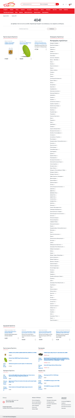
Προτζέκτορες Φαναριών (8, 12)
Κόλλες (51, 251)
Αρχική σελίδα (6, 15)
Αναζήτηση (52, 28)
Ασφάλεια (23, 9)
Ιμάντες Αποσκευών (54, 257)
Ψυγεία (51, 236)
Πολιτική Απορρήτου (36, 400)
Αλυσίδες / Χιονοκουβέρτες (55, 132)
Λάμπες (60, 9)
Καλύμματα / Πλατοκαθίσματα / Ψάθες (57, 170)
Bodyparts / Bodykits (54, 43)
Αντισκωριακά (53, 299)
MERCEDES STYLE (53, 192)
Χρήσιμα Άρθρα (35, 408)
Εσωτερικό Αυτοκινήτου (55, 159)
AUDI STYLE (52, 188)
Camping (52, 72)
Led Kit (51, 242)
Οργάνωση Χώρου (53, 182)
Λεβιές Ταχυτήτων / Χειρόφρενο (56, 176)
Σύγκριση (48, 407)
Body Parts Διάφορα (54, 45)
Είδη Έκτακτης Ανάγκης (54, 105)
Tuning (17, 9)
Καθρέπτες (52, 49)
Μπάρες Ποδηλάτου (54, 259)
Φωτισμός (52, 240)
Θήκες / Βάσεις (53, 168)
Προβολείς (66, 9)
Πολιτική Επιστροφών (36, 403)
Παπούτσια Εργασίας (54, 265)
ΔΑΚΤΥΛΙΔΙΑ (52, 124)
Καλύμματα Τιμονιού (54, 174)
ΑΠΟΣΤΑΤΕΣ (52, 95)
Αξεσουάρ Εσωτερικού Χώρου (56, 161)
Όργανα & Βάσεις (53, 180)
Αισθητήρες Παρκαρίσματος (55, 209)
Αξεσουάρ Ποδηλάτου (54, 93)
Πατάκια (52, 184)
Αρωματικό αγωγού (54, 305)
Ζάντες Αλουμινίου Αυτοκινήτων (56, 186)
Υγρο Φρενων (52, 284)
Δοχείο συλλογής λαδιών (55, 128)
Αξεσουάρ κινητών (53, 53)
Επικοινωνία (34, 407)
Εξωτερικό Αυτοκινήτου (55, 130)
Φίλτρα (51, 82)
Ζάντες (42, 9)
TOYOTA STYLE (53, 199)
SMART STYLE (52, 197)
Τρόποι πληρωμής (35, 405)
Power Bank (52, 55)
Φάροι (16, 12)
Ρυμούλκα (52, 278)
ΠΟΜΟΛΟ (52, 272)
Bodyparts (6, 9)
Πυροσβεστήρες (53, 111)
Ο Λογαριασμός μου (50, 402)
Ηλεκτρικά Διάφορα (54, 217)
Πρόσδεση (52, 109)
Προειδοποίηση (53, 107)
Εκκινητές (52, 215)
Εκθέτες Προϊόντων (28, 12)
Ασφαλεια (52, 97)
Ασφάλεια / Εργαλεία (54, 103)
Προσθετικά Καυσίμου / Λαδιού (56, 276)
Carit (6, 416)
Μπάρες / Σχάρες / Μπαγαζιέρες (56, 255)
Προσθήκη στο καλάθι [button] (15, 59)
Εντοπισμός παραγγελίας (52, 403)
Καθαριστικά (7, 41)
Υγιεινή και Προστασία (54, 116)
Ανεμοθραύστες (53, 88)
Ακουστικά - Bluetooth (54, 57)
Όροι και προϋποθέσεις (36, 402)
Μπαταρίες (52, 230)
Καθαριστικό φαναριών (54, 248)
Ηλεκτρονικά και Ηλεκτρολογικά (56, 238)
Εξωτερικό (29, 9)
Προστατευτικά (53, 145)
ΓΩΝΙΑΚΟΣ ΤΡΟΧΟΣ (53, 221)
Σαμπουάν (52, 309)
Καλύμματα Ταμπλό (54, 172)
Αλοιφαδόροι (52, 84)
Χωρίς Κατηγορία (53, 320)
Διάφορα (52, 126)
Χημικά (51, 318)
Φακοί (51, 118)
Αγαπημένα (49, 405)
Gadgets (11, 9)
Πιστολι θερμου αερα (54, 267)
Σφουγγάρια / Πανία (23, 41)
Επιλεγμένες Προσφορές (51, 400)
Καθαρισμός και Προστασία (55, 244)
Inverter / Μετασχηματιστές (55, 207)
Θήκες (51, 61)
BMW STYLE (52, 190)
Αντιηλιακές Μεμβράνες (66, 401)
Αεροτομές (52, 47)
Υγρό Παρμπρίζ (53, 151)
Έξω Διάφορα (53, 139)
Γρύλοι (51, 122)
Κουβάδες (52, 311)
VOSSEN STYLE (53, 201)
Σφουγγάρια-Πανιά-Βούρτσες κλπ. (57, 246)
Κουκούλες (52, 143)
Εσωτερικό (36, 9)
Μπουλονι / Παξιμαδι (54, 261)
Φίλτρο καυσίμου (53, 289)
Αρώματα (52, 303)
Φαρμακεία (52, 120)
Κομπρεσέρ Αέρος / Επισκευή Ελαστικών (58, 141)
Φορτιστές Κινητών (54, 65)
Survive (51, 74)
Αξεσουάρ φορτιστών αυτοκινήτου (57, 213)
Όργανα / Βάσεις (53, 80)
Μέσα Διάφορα (53, 178)
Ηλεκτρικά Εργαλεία (54, 219)
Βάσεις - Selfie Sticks (54, 59)
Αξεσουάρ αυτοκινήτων (54, 91)
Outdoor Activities (53, 70)
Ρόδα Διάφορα (53, 147)
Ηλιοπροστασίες (53, 166)
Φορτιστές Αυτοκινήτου (55, 234)
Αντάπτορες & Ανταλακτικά (55, 78)
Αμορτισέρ (52, 86)
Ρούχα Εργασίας (45, 12)
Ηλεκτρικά (48, 9)
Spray (51, 295)
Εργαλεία (21, 12)
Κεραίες (51, 226)
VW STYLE (52, 203)
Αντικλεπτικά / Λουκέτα (55, 101)
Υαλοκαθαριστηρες (54, 149)
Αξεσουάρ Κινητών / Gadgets (55, 211)
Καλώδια (52, 63)
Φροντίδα (55, 9)
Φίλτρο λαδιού (53, 291)
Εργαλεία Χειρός (37, 12)
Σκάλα (51, 280)
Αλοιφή (51, 297)
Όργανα (51, 68)
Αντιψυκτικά (52, 301)
